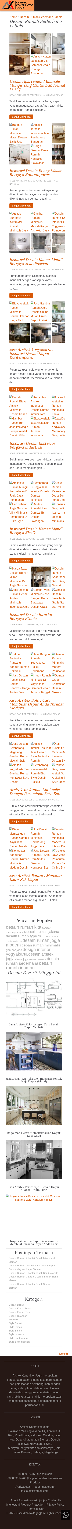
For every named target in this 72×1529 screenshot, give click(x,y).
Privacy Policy (55, 1504)
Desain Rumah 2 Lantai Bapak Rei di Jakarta (33, 1272)
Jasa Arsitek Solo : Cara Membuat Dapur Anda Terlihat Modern (37, 704)
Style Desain (16, 1326)
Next (62, 1353)
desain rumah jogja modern (33, 942)
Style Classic (16, 1323)
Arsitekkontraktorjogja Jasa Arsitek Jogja (17, 5)
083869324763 (26, 1474)
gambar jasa (14, 950)
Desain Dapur (16, 1304)
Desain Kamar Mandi (20, 1308)
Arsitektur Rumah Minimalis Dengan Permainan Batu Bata (37, 792)
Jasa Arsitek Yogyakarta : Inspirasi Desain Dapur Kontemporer (37, 353)
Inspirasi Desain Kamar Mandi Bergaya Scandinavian (37, 261)
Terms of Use (36, 1508)
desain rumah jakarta (42, 932)
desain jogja (21, 959)
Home (13, 16)
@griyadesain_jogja (27, 1486)
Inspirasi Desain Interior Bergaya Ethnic (37, 616)
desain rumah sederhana (32, 961)
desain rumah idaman (29, 965)
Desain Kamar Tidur (20, 1312)
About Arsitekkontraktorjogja (28, 1500)
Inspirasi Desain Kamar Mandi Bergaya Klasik (37, 531)
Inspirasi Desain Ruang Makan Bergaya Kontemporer (37, 173)
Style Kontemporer (19, 1338)
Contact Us (55, 1500)
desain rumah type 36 (24, 936)
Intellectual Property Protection (25, 1504)
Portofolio (14, 1319)
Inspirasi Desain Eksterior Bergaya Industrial (37, 445)
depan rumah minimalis (41, 945)
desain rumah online (37, 959)
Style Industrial (17, 1334)
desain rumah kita (23, 927)
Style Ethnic (15, 1330)
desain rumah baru (14, 941)
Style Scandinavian (19, 1341)
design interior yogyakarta (28, 951)
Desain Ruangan (18, 1315)
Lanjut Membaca (21, 116)
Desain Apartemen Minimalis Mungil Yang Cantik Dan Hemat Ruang (37, 85)
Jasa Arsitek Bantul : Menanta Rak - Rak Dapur (37, 877)
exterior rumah (51, 936)
